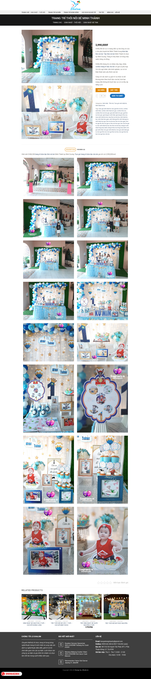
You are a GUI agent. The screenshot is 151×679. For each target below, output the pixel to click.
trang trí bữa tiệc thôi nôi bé (45, 154)
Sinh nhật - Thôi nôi (72, 22)
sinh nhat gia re (123, 119)
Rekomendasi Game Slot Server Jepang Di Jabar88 (76, 662)
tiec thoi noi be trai (115, 125)
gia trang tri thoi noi (121, 115)
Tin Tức (101, 12)
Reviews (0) (81, 149)
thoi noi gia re (106, 123)
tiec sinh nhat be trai (103, 125)
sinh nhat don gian (103, 119)
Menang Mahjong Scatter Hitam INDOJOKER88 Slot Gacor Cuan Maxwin (76, 654)
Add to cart (117, 96)
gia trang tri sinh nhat (109, 115)
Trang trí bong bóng (71, 12)
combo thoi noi (121, 111)
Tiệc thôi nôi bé (109, 54)
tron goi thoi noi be (112, 132)
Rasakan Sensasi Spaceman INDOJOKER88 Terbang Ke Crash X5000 (77, 645)
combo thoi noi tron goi (103, 113)
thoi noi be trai (110, 121)
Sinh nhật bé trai (90, 22)
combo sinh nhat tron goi (108, 111)
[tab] (70, 149)
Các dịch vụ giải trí (89, 12)
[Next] (128, 613)
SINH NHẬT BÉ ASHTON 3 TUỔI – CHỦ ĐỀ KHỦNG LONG (34, 624)
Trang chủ (25, 12)
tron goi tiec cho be (104, 134)
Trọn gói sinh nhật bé (120, 103)
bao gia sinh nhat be (105, 108)
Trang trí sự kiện (54, 12)
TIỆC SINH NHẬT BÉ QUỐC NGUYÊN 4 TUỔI (89, 624)
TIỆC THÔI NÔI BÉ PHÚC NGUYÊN (116, 623)
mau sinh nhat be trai (102, 117)
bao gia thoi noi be (117, 108)
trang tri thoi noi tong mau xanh (117, 127)
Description (70, 149)
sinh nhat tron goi (101, 121)
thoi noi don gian (120, 121)
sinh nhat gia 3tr (114, 119)
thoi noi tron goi (115, 123)
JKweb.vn (85, 670)
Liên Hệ (117, 12)
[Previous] (21, 613)
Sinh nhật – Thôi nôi (38, 12)
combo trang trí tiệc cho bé (105, 67)
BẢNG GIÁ (110, 12)
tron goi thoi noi (102, 132)
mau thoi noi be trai (114, 117)
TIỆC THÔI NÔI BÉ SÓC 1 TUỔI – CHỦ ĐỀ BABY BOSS (61, 624)
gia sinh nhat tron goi (116, 113)
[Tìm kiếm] (128, 12)
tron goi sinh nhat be (110, 129)
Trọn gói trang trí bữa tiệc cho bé (86, 154)
